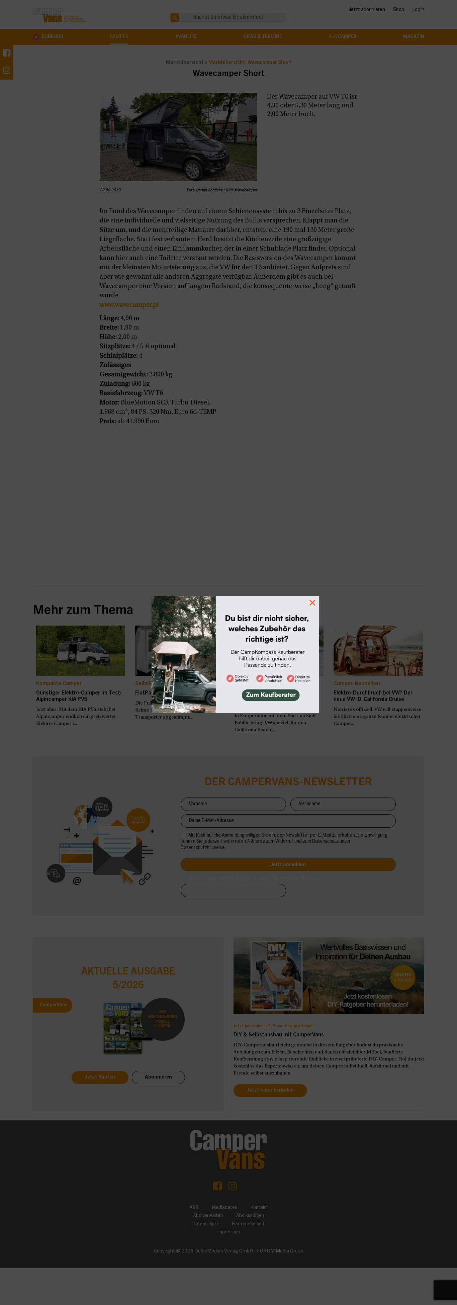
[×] (228, 653)
